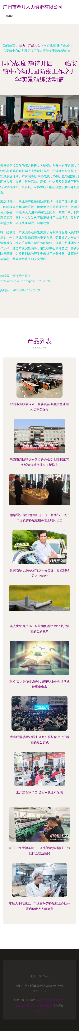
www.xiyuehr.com (47, 1000)
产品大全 (34, 45)
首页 (22, 45)
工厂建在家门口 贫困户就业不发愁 (39, 792)
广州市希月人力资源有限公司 (38, 1005)
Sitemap (39, 1011)
